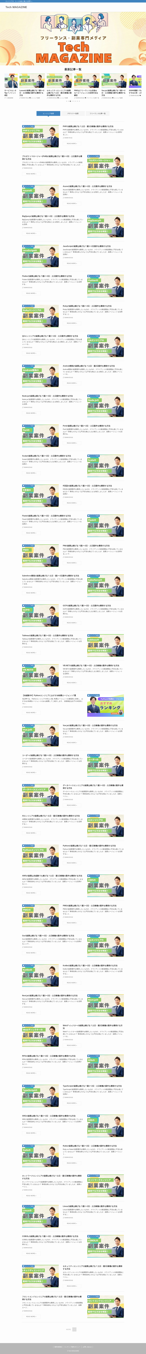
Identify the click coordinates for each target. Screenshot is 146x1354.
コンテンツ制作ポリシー (72, 1347)
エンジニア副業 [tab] (48, 113)
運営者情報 (58, 1347)
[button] (66, 101)
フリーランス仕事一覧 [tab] (98, 113)
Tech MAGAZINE (16, 7)
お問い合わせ (87, 1347)
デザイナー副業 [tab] (73, 113)
